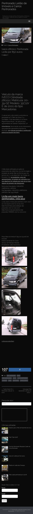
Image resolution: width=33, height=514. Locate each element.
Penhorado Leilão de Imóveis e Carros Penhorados (14, 6)
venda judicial (24, 380)
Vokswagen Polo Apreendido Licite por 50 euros (25, 390)
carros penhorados (22, 378)
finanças (4, 380)
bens (18, 375)
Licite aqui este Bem (8, 341)
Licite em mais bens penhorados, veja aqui (13, 197)
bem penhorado (11, 375)
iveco (10, 380)
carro (14, 378)
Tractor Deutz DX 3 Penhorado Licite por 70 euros (8, 390)
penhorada (16, 380)
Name (3, 487)
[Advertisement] (16, 73)
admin (5, 55)
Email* (4, 493)
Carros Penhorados (13, 45)
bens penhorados (6, 378)
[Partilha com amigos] (20, 370)
